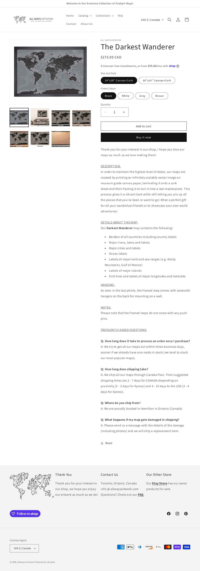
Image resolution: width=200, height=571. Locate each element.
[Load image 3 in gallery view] (60, 117)
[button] (85, 16)
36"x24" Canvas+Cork (157, 80)
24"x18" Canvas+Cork (119, 80)
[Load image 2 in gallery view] (39, 117)
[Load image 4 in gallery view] (81, 117)
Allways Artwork (26, 562)
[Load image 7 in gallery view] (60, 138)
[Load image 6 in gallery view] (39, 138)
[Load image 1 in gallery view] (19, 117)
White (125, 96)
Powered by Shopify (45, 562)
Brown (159, 96)
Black (108, 96)
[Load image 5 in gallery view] (19, 138)
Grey (142, 96)
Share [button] (108, 443)
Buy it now (143, 137)
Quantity (106, 104)
